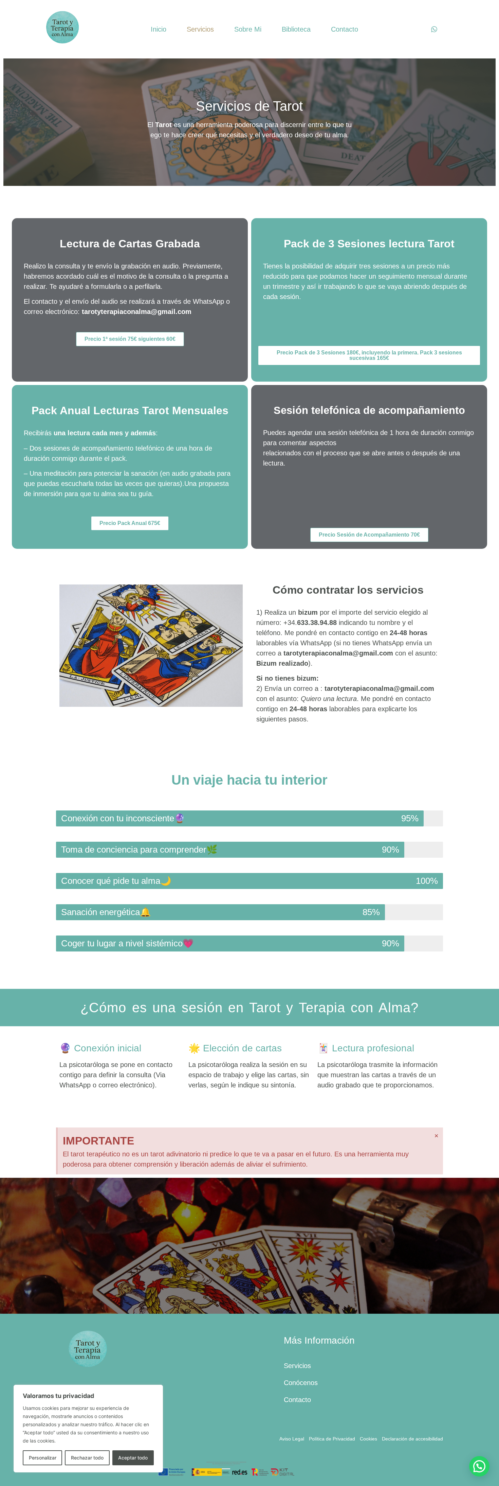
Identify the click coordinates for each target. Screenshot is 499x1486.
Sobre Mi (247, 29)
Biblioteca (296, 29)
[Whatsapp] (434, 29)
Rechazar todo (87, 1458)
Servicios (200, 29)
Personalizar (42, 1458)
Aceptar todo (133, 1458)
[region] (88, 1428)
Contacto (344, 29)
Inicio (158, 29)
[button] (7, 1246)
